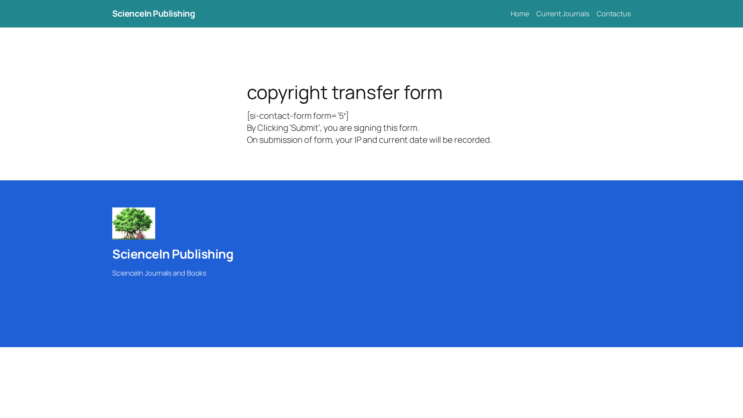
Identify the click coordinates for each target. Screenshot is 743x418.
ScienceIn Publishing (153, 13)
